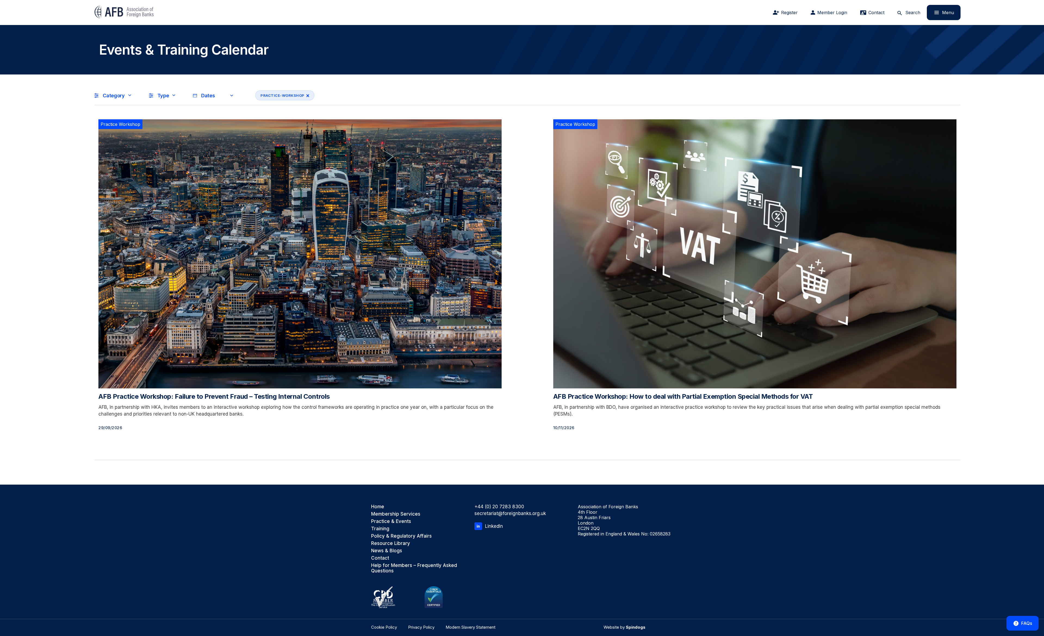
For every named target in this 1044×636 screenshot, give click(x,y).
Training (380, 528)
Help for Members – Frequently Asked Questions (414, 568)
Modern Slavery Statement (470, 627)
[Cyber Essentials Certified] (434, 597)
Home (377, 506)
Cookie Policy (384, 627)
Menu (940, 12)
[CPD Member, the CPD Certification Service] (383, 597)
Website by (624, 627)
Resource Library (390, 543)
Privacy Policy (421, 627)
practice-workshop (279, 95)
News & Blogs (386, 550)
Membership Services (395, 514)
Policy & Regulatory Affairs (401, 536)
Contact (380, 558)
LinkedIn (494, 526)
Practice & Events (391, 521)
